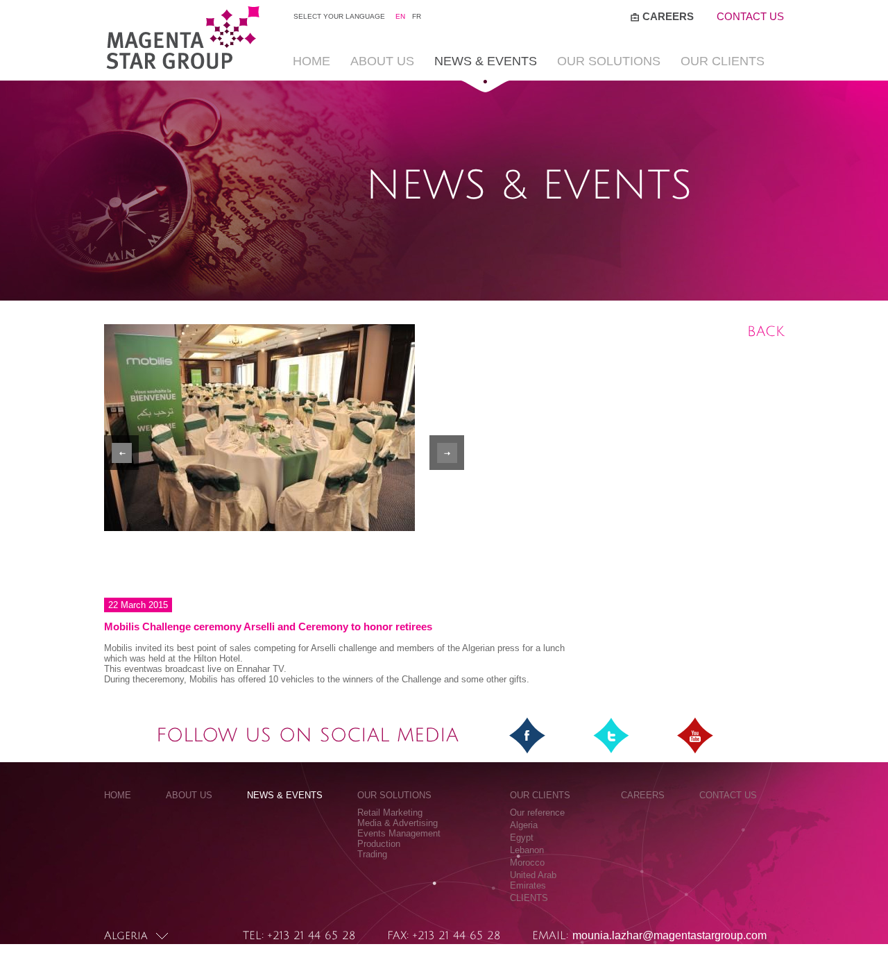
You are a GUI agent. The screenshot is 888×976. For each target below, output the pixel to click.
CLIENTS (529, 898)
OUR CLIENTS (723, 61)
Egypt (521, 837)
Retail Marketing (389, 812)
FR (416, 16)
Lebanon (527, 850)
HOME (311, 61)
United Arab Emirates (533, 880)
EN (400, 16)
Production (378, 844)
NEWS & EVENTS (485, 61)
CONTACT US (750, 16)
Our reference (537, 812)
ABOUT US (382, 61)
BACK (765, 331)
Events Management (399, 833)
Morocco (527, 862)
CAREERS (668, 16)
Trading (372, 854)
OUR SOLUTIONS (608, 61)
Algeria (524, 825)
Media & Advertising (397, 823)
